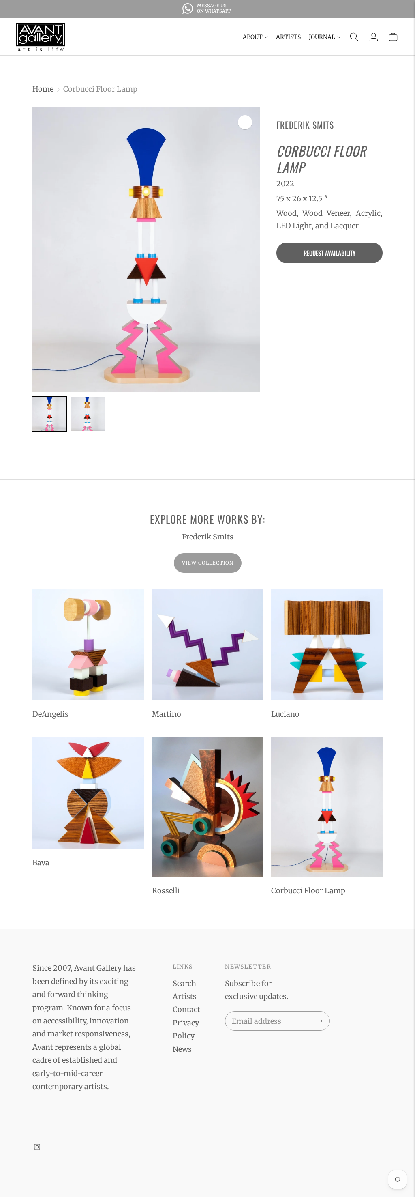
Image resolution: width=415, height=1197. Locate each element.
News (182, 1049)
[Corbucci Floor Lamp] (327, 806)
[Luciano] (327, 645)
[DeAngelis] (88, 645)
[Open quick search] (354, 37)
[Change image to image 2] (88, 414)
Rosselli (166, 890)
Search (184, 983)
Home (42, 89)
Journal (322, 37)
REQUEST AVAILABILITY (329, 252)
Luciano (285, 714)
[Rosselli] (207, 806)
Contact (186, 1009)
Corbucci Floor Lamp (308, 890)
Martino (166, 714)
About (253, 37)
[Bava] (88, 793)
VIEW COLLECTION (207, 563)
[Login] (373, 37)
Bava (40, 862)
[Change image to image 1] (49, 414)
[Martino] (207, 645)
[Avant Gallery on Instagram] (37, 1147)
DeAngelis (50, 714)
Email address (255, 1013)
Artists (288, 37)
